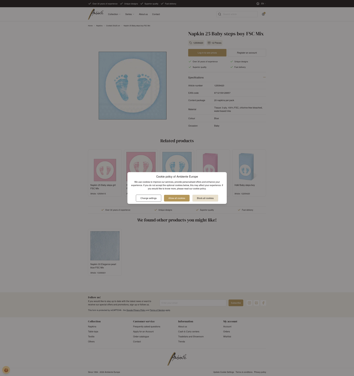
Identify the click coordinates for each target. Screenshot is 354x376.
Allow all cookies (176, 198)
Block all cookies (205, 198)
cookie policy (199, 188)
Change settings (148, 198)
